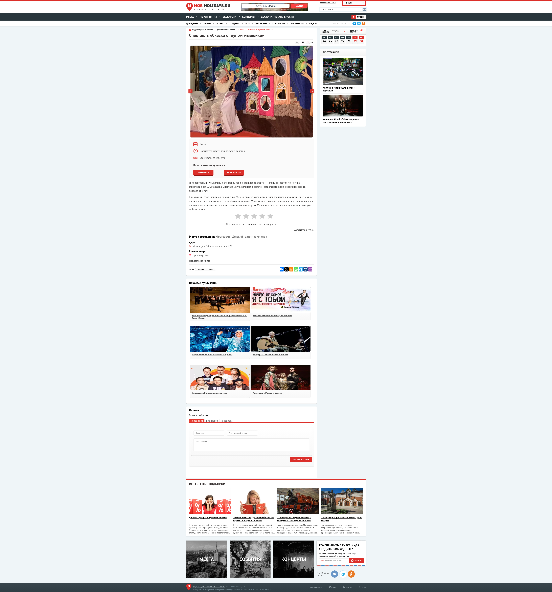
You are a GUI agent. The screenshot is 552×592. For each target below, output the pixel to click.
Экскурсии (229, 16)
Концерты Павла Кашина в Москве (270, 354)
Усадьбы (234, 23)
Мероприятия (208, 16)
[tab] (197, 420)
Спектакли (279, 23)
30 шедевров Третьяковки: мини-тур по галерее (341, 519)
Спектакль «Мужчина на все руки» (209, 393)
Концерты (248, 16)
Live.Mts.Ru (203, 172)
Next (312, 91)
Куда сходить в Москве (211, 9)
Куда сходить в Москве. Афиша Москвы (209, 587)
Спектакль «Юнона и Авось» (267, 393)
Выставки (261, 23)
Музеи (220, 23)
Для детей (192, 23)
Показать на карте (199, 260)
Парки (207, 23)
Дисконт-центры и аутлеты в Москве (208, 517)
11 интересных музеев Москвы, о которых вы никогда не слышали (294, 519)
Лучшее (360, 17)
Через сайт (197, 420)
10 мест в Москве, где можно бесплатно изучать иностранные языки (253, 519)
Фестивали (297, 23)
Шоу (247, 23)
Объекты (332, 587)
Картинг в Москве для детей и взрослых (339, 89)
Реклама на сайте (328, 2)
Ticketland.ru (234, 172)
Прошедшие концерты (226, 29)
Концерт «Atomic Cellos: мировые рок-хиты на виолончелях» (341, 121)
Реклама (362, 587)
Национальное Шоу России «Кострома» (212, 354)
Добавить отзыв (301, 459)
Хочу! (358, 560)
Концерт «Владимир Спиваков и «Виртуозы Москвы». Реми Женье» (219, 317)
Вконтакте (212, 420)
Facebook (226, 420)
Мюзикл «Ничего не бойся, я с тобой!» (272, 315)
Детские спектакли (205, 269)
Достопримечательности (277, 16)
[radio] (237, 216)
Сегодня (335, 31)
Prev (190, 91)
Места (190, 16)
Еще (311, 23)
